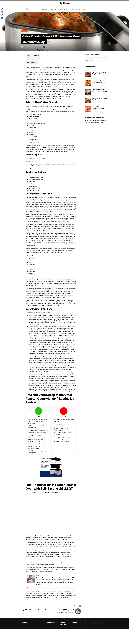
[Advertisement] (94, 149)
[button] (22, 9)
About (75, 622)
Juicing (58, 612)
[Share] (1, 18)
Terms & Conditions (63, 623)
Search (106, 60)
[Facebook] (1, 9)
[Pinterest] (1, 15)
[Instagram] (27, 587)
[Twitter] (1, 12)
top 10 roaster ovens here (49, 98)
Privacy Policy (51, 622)
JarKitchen (64, 3)
